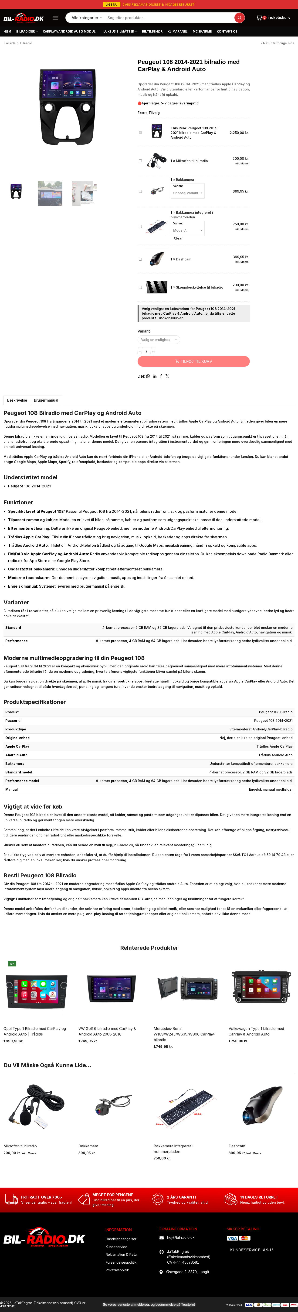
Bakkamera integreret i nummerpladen (173, 1149)
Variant (178, 186)
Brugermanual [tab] (46, 400)
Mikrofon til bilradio (192, 161)
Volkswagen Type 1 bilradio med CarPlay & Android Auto (256, 1031)
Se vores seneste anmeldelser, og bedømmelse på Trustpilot (149, 1304)
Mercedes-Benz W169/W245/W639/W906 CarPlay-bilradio (184, 1034)
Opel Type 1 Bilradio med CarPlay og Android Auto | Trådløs (34, 1031)
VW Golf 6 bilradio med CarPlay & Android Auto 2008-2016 (107, 1031)
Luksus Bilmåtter (118, 31)
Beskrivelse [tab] (17, 400)
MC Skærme (202, 31)
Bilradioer (25, 31)
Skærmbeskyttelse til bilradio (199, 287)
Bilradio (26, 43)
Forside (10, 43)
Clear (178, 238)
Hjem (7, 31)
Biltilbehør (152, 31)
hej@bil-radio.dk (119, 845)
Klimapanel (178, 31)
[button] (111, 4)
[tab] (16, 400)
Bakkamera (185, 180)
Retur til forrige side (279, 43)
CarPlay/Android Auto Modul (69, 31)
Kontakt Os (227, 31)
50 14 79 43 (276, 855)
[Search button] (239, 18)
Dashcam (183, 259)
